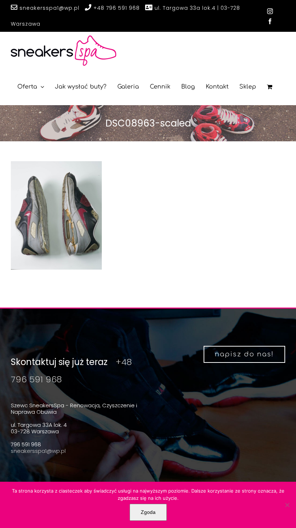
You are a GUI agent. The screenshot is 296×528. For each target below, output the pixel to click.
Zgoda (148, 512)
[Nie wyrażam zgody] (287, 504)
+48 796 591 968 (116, 8)
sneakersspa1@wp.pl (48, 8)
